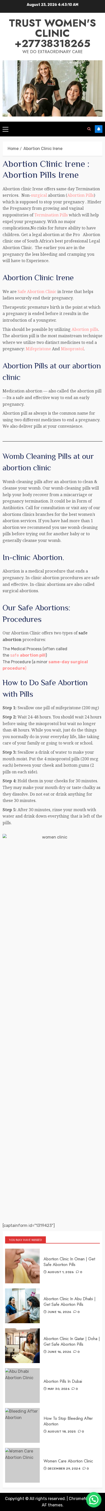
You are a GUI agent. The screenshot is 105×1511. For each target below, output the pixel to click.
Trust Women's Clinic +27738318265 (52, 33)
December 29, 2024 (64, 1468)
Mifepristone (38, 349)
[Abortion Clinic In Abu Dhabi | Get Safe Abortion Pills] (22, 1305)
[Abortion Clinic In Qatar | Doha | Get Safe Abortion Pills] (22, 1345)
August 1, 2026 (61, 1272)
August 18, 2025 (62, 1431)
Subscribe (98, 129)
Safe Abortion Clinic (37, 291)
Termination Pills (51, 215)
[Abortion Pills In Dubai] (22, 1385)
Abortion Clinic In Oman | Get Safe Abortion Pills (69, 1262)
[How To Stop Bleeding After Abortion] (22, 1425)
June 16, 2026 (59, 1312)
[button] (93, 1499)
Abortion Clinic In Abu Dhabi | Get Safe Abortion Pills (70, 1301)
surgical (39, 195)
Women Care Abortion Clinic (68, 1461)
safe (28, 655)
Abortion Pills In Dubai (63, 1381)
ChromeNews (81, 1498)
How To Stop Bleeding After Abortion (68, 1421)
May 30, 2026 (59, 1389)
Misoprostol (72, 349)
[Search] (89, 129)
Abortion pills (85, 329)
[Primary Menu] (5, 129)
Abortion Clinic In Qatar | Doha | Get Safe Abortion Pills (72, 1341)
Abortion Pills (80, 195)
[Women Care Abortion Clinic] (22, 1465)
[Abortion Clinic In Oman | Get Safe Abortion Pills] (22, 1266)
